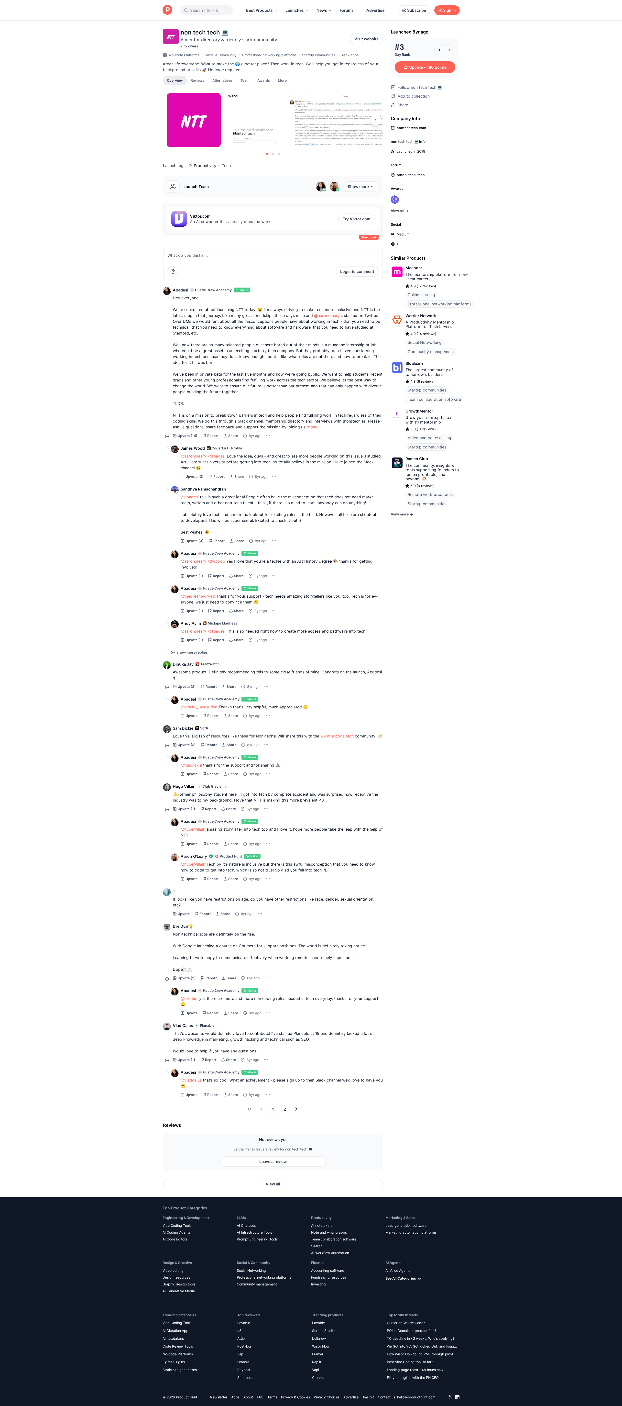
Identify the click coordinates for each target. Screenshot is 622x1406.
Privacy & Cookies (295, 1397)
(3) (195, 476)
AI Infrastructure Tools (254, 1232)
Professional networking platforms (269, 55)
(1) (194, 576)
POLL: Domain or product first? (411, 1330)
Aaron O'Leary (194, 856)
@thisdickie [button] (191, 765)
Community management (431, 351)
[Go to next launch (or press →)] (450, 50)
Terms (272, 1397)
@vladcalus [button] (191, 1080)
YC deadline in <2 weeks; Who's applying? (420, 1338)
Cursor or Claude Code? (406, 1323)
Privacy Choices (326, 1397)
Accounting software (327, 1270)
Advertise (375, 10)
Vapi (240, 1354)
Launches (294, 10)
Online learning (421, 294)
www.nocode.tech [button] (337, 736)
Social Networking (425, 342)
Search (316, 1246)
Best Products (259, 10)
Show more (358, 186)
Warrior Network (420, 315)
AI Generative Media (179, 1291)
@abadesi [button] (216, 456)
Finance (317, 1263)
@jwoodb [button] (216, 561)
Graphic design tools (179, 1284)
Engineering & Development (186, 1218)
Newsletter (218, 1397)
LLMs (241, 1218)
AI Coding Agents (176, 1232)
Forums (347, 10)
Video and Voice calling (429, 437)
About (248, 1397)
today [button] (311, 426)
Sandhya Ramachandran (203, 489)
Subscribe (416, 10)
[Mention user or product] (172, 271)
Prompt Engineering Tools (257, 1239)
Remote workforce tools (430, 494)
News (321, 10)
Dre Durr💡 (183, 926)
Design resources (176, 1277)
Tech (226, 165)
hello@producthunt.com (416, 1397)
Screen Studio (323, 1330)
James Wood (193, 448)
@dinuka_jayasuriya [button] (199, 706)
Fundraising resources (328, 1277)
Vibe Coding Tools (177, 1225)
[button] (282, 80)
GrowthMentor (419, 411)
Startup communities (318, 55)
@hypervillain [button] (193, 829)
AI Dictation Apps (176, 1330)
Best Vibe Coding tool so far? (410, 1362)
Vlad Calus (183, 1025)
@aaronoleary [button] (327, 315)
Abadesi (180, 290)
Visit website (366, 38)
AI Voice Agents (397, 1270)
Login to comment (357, 271)
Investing (318, 1284)
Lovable (243, 1323)
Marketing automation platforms (410, 1232)
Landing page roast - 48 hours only (415, 1370)
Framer (317, 1354)
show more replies (192, 652)
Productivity (205, 165)
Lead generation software (405, 1225)
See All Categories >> (403, 1278)
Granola (243, 1362)
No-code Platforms (184, 55)
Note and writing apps (329, 1232)
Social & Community (221, 55)
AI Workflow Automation (330, 1253)
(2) (187, 686)
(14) (187, 436)
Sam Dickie (183, 728)
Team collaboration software (434, 399)
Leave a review (273, 1161)
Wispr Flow (320, 1346)
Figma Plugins (174, 1362)
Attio (241, 1338)
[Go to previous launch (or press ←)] (440, 50)
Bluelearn (414, 363)
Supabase (245, 1377)
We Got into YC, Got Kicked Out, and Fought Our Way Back (422, 1346)
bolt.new (319, 1338)
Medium (403, 234)
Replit (316, 1362)
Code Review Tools (178, 1346)
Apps (235, 1397)
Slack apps (350, 55)
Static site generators (180, 1370)
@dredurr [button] (189, 998)
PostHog (244, 1346)
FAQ (260, 1397)
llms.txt (368, 1397)
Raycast (243, 1370)
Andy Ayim (191, 623)
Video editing (173, 1270)
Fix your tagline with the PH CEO (413, 1377)
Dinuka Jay (183, 664)
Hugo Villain (184, 786)
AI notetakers (321, 1225)
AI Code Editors (175, 1239)
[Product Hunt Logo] (167, 10)
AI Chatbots (246, 1225)
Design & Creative (177, 1263)
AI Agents (393, 1263)
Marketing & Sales (400, 1218)
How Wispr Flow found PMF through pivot (420, 1354)
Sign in (449, 10)
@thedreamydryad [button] (198, 596)
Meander (413, 267)
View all (273, 1184)
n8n (240, 1330)
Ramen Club (416, 458)
